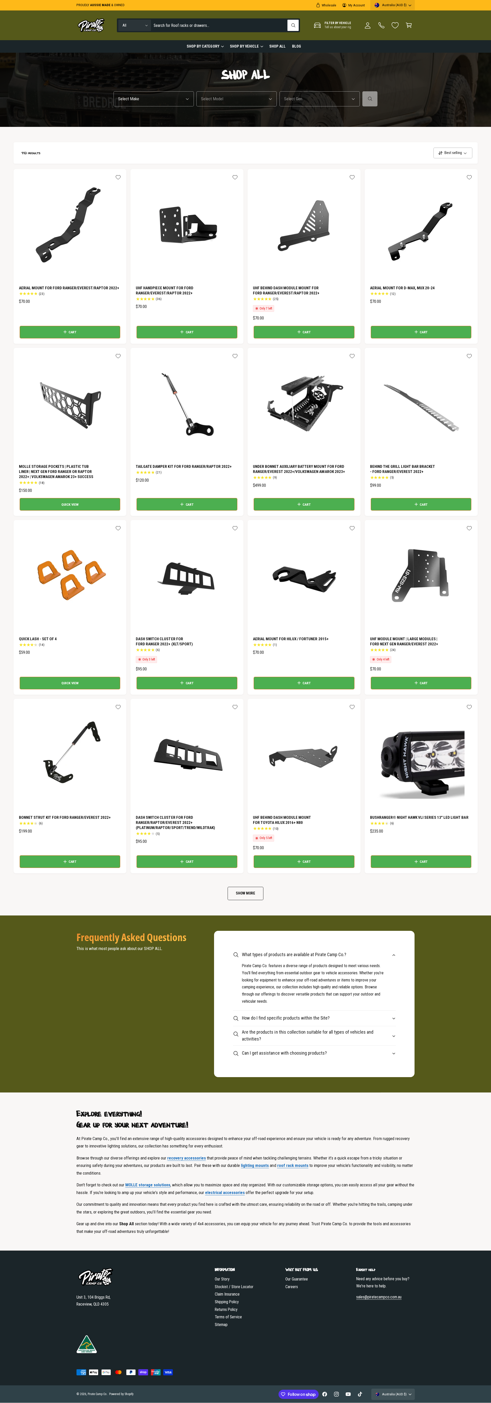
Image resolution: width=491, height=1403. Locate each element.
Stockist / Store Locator (234, 1286)
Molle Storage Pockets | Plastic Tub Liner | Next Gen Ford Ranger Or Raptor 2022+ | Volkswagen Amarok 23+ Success (56, 471)
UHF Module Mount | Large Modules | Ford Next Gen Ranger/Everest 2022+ (404, 641)
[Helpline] (382, 25)
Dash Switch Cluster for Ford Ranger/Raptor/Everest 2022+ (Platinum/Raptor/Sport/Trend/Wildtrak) (175, 822)
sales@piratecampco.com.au (378, 1297)
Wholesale (329, 5)
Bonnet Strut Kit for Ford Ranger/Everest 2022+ (65, 817)
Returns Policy (226, 1309)
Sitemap (221, 1324)
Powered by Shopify (121, 1394)
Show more (245, 893)
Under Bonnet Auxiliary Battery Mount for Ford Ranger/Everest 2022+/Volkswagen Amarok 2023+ (299, 469)
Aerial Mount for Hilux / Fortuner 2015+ (291, 639)
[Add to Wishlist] (118, 177)
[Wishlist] (395, 25)
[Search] (369, 98)
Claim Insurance (227, 1294)
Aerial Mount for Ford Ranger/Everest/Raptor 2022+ (69, 288)
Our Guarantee (296, 1279)
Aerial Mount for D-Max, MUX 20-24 (402, 288)
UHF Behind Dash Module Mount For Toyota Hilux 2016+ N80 (282, 820)
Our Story (222, 1279)
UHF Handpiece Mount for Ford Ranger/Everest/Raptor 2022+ (164, 290)
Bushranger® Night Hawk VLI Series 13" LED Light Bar (419, 817)
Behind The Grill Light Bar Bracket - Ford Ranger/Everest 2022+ (402, 469)
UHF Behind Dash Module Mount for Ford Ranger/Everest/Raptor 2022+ (286, 290)
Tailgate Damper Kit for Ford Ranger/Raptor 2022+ (184, 466)
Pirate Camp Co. (97, 1394)
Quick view (70, 504)
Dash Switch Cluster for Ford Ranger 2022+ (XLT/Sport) (164, 641)
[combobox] (226, 25)
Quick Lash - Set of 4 (38, 639)
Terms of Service (228, 1316)
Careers (291, 1286)
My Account (356, 5)
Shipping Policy (227, 1301)
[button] (409, 25)
